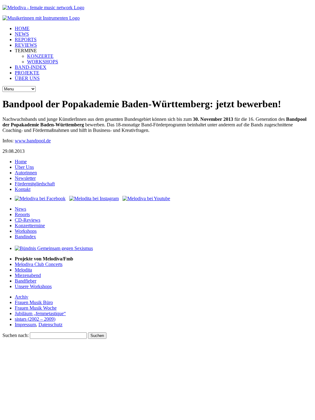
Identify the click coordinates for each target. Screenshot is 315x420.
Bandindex (25, 236)
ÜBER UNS (27, 78)
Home (21, 161)
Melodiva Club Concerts (38, 264)
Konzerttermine (30, 225)
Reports (22, 214)
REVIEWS (26, 45)
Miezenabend (28, 275)
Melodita (23, 269)
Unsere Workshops (33, 286)
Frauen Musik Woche (36, 308)
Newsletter (25, 178)
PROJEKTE (27, 72)
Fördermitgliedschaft (35, 183)
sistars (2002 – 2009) (35, 319)
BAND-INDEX (30, 67)
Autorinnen (26, 172)
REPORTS (26, 39)
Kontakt (22, 189)
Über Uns (24, 167)
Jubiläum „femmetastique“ (40, 313)
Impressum (25, 324)
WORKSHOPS (42, 61)
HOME (22, 28)
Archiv (21, 296)
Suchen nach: (15, 335)
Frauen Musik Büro (34, 302)
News (20, 209)
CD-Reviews (27, 220)
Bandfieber (25, 280)
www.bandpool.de (33, 140)
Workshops (26, 231)
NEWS (22, 34)
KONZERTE (40, 56)
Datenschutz (50, 324)
